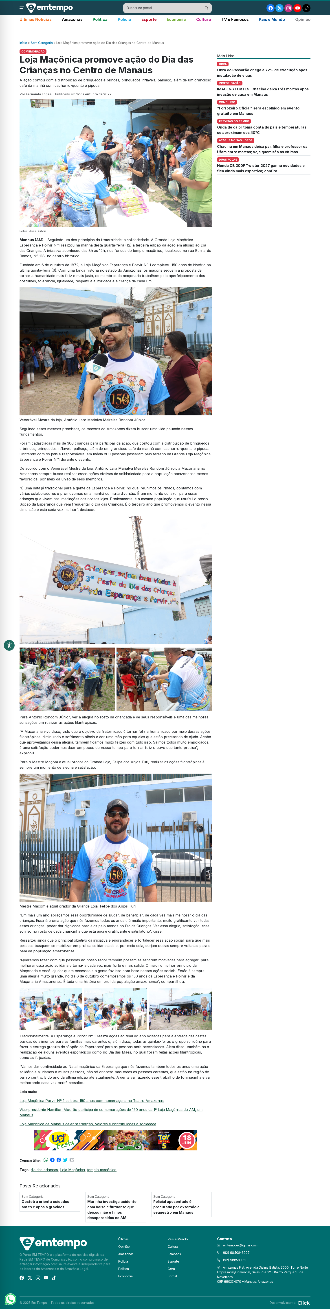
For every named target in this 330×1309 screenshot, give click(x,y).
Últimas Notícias (36, 19)
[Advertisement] (165, 31)
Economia (176, 19)
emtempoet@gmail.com (240, 1245)
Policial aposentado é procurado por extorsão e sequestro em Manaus (176, 1207)
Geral (172, 1269)
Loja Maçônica (72, 1169)
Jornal (172, 1276)
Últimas (123, 1239)
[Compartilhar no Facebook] (59, 1160)
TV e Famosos (235, 19)
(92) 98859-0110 (235, 1260)
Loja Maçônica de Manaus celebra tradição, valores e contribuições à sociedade (88, 1124)
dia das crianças (44, 1169)
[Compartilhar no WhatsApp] (46, 1160)
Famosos (174, 1254)
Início (23, 43)
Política (100, 19)
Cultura (203, 19)
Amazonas (72, 19)
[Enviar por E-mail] (72, 1160)
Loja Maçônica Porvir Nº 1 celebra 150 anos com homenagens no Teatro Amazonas (92, 1100)
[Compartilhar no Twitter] (65, 1160)
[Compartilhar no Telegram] (52, 1160)
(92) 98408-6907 (236, 1252)
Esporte (149, 19)
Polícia (124, 19)
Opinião (302, 19)
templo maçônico (102, 1169)
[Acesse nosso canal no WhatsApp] (10, 1299)
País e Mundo (272, 19)
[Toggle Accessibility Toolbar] (9, 645)
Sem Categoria (42, 43)
